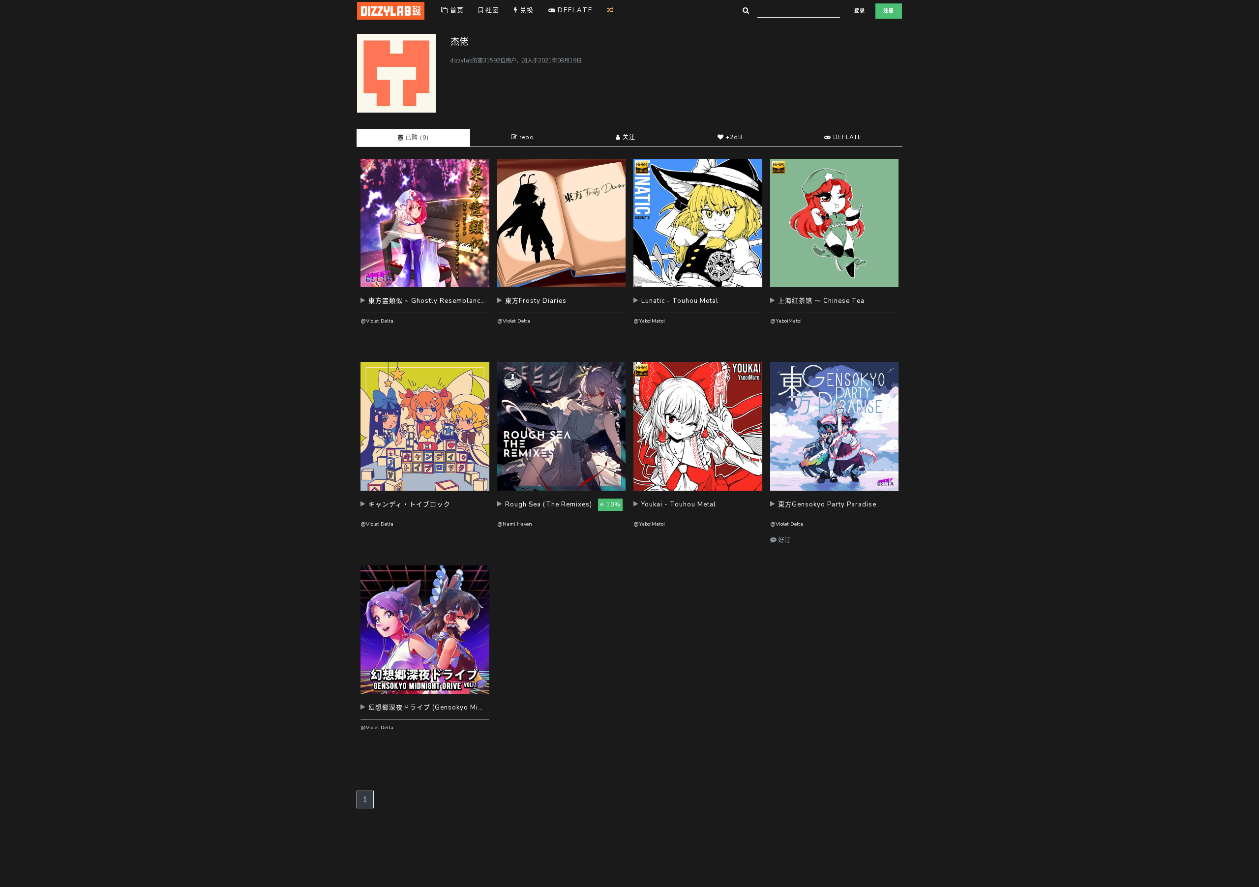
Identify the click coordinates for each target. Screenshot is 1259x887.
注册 (888, 10)
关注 (628, 137)
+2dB (733, 137)
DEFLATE (846, 137)
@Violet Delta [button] (376, 321)
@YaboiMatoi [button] (649, 321)
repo (525, 137)
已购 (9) (416, 138)
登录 (859, 10)
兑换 (526, 10)
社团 (491, 10)
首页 (456, 10)
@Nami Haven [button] (514, 524)
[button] (424, 304)
